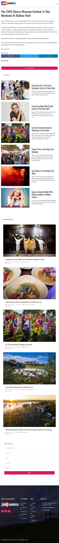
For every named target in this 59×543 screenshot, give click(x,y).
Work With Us (23, 515)
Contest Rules (32, 504)
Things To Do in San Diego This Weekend (43, 150)
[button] (29, 453)
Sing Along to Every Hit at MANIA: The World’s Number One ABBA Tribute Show (24, 259)
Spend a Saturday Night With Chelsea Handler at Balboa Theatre (42, 194)
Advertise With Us (23, 504)
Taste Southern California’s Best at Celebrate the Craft (19, 387)
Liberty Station (10, 348)
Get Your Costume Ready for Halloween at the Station (42, 129)
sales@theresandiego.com (48, 507)
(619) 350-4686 (46, 510)
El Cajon (8, 263)
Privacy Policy (32, 508)
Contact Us (24, 518)
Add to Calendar (29, 68)
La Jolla (8, 391)
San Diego (9, 433)
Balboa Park (9, 306)
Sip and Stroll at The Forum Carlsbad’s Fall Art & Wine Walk (43, 87)
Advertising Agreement (33, 521)
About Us (24, 511)
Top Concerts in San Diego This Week (43, 172)
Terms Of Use (33, 512)
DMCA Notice (32, 516)
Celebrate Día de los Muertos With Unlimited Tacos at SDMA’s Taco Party (23, 302)
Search (29, 472)
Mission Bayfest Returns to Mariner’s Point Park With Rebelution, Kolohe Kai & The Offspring (28, 430)
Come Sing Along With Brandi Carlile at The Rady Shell (42, 107)
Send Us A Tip (23, 508)
